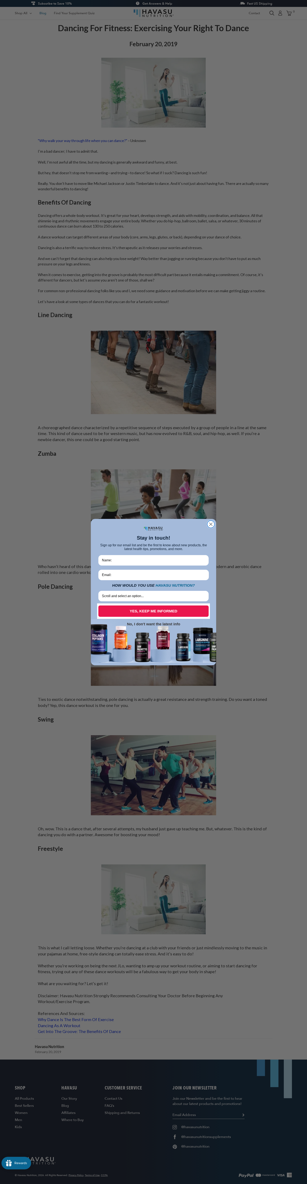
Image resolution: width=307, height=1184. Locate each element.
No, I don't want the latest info (153, 624)
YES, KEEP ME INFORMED (153, 611)
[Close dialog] (210, 524)
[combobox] (152, 596)
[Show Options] (205, 596)
